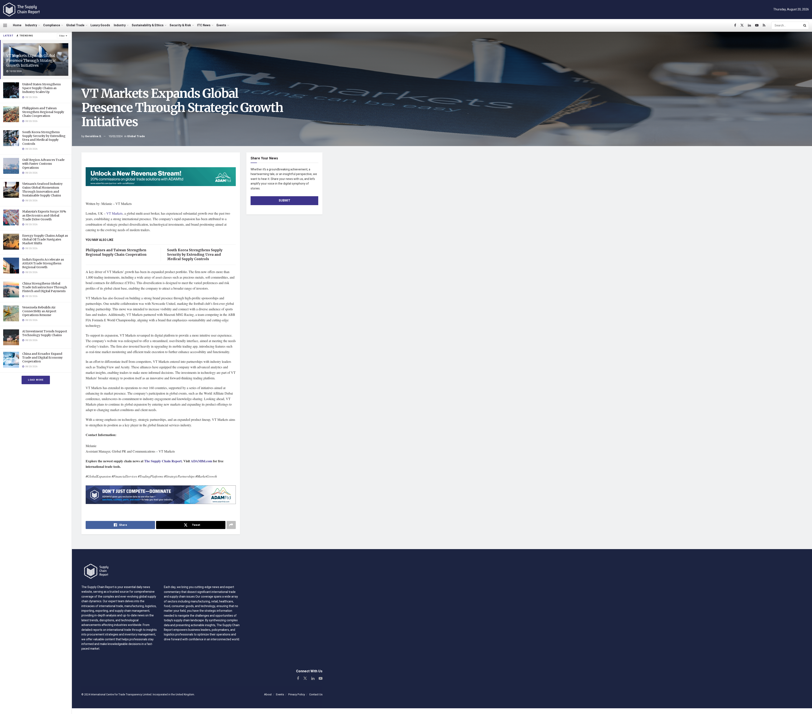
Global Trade (75, 25)
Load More (36, 380)
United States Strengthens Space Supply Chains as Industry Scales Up (41, 88)
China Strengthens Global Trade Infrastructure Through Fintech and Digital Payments (44, 287)
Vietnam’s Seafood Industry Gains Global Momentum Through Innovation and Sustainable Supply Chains (42, 189)
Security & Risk (180, 25)
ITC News (203, 25)
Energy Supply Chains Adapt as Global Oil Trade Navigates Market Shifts (45, 239)
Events (221, 25)
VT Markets (114, 213)
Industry (31, 25)
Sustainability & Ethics (147, 25)
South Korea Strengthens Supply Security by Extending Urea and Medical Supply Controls (44, 138)
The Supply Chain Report (163, 461)
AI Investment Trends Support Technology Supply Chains (44, 333)
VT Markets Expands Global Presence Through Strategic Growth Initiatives (31, 60)
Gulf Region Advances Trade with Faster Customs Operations (43, 163)
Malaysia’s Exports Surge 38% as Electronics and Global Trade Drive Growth (44, 215)
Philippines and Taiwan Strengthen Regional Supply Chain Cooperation (43, 112)
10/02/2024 (115, 136)
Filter (62, 36)
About (268, 694)
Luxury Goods (100, 25)
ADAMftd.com (201, 461)
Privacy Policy (296, 694)
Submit (284, 200)
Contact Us (315, 694)
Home (17, 25)
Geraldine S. (93, 136)
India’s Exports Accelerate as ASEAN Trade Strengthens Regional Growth (43, 263)
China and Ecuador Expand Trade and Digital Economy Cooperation (42, 357)
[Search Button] (805, 25)
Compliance (51, 25)
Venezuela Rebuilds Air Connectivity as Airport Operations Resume (39, 311)
